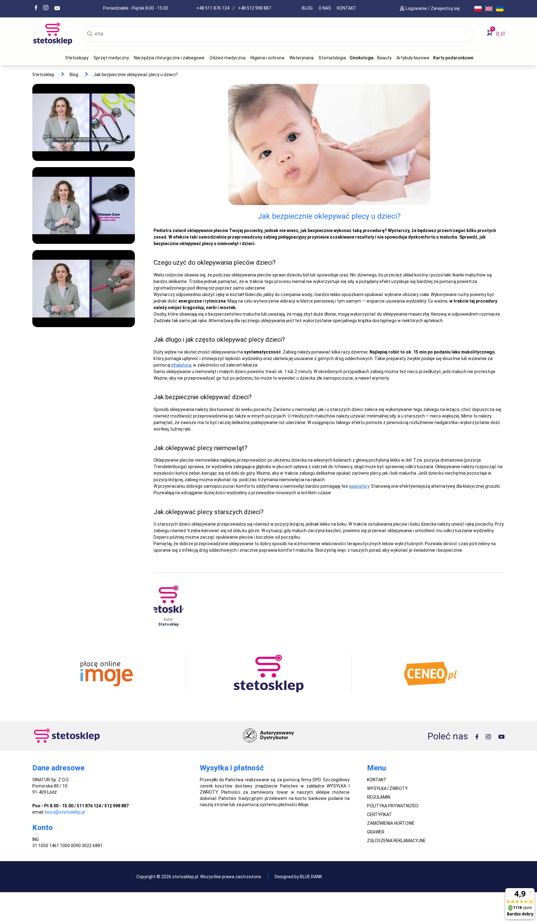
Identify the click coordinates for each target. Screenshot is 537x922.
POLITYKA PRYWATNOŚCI (392, 805)
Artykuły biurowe (413, 57)
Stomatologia (332, 57)
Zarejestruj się (446, 8)
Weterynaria (301, 57)
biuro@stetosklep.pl (65, 812)
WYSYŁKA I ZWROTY (387, 788)
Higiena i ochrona (267, 57)
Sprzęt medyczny (111, 57)
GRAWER (375, 831)
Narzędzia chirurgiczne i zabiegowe (169, 57)
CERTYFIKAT (379, 814)
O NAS (325, 8)
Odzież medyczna (227, 57)
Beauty (384, 57)
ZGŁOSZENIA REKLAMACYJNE (396, 840)
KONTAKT (346, 8)
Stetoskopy (77, 57)
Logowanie (417, 8)
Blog (307, 8)
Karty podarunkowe (453, 57)
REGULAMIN (378, 797)
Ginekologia (362, 57)
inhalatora (181, 365)
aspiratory (359, 486)
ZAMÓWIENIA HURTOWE (391, 823)
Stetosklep (43, 74)
